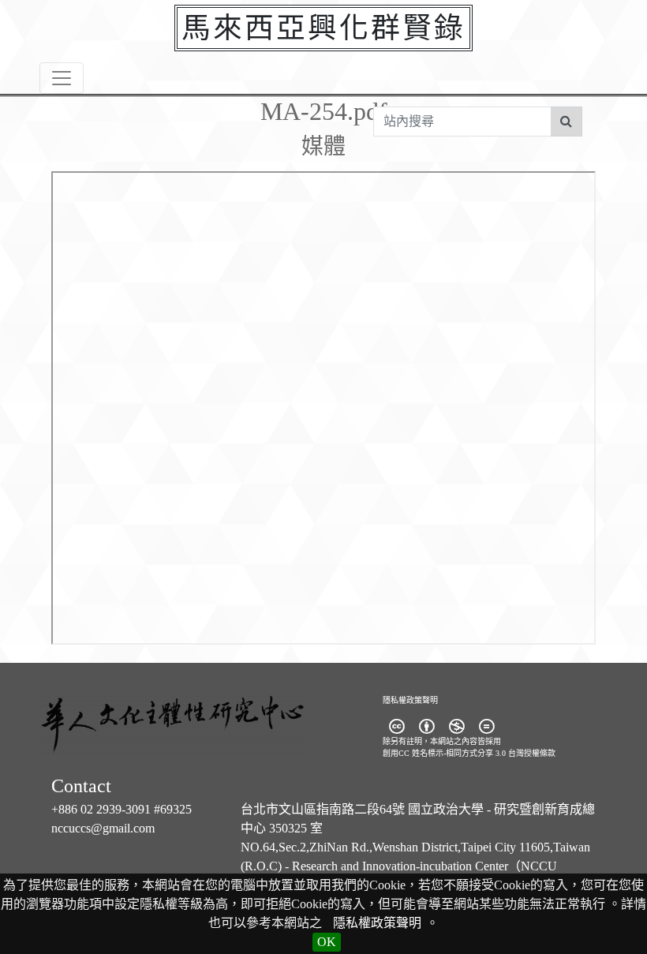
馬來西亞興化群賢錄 (323, 28)
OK (326, 941)
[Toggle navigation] (61, 78)
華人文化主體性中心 (205, 733)
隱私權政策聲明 (377, 923)
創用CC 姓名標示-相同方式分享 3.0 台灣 (453, 753)
